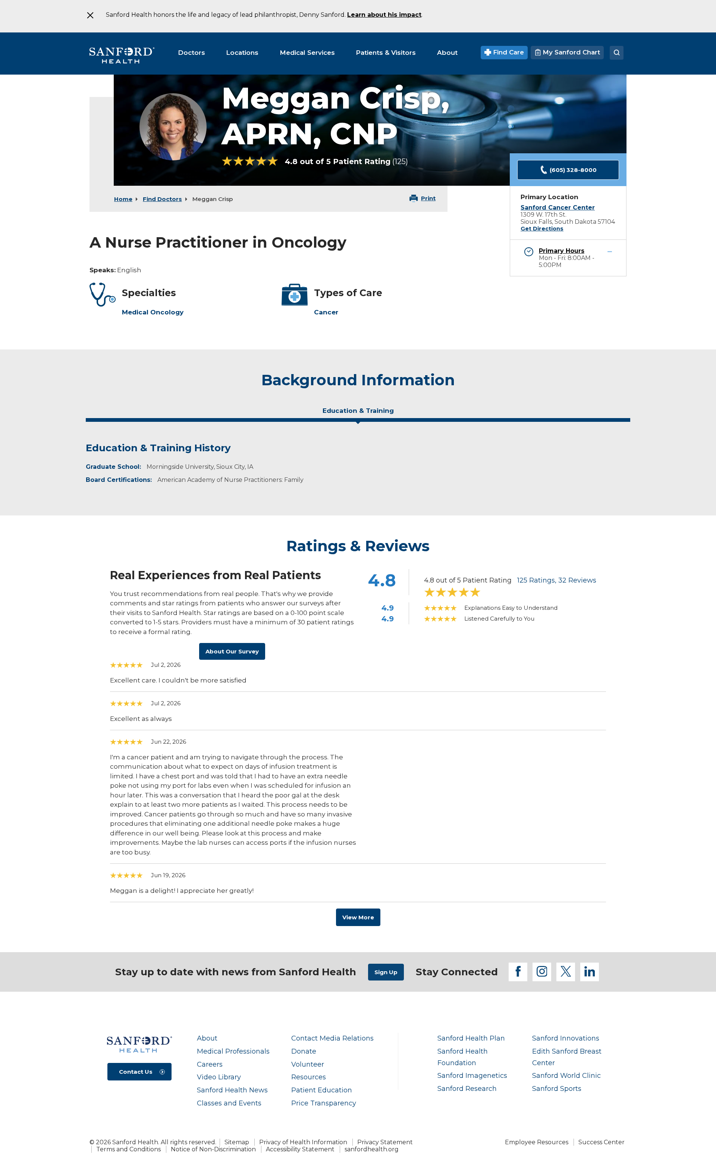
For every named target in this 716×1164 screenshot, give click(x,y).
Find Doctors (162, 199)
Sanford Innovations (565, 1038)
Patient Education (321, 1090)
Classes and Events (229, 1103)
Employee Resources (536, 1142)
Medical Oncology (152, 312)
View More (358, 917)
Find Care (507, 52)
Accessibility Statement (300, 1149)
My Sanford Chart (570, 52)
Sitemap (236, 1142)
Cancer (326, 312)
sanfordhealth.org (372, 1149)
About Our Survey (232, 651)
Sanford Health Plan (471, 1038)
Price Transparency (323, 1103)
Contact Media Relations (332, 1038)
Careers (210, 1064)
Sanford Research (467, 1088)
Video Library (219, 1077)
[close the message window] (90, 15)
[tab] (358, 413)
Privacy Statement (385, 1142)
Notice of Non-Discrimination (213, 1149)
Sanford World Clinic (566, 1075)
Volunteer (307, 1064)
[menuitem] (191, 52)
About (207, 1038)
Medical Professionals (233, 1051)
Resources (308, 1077)
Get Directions (542, 228)
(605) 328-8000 (573, 169)
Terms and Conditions (128, 1149)
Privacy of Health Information (303, 1142)
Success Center (601, 1142)
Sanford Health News (232, 1090)
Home (123, 199)
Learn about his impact (384, 14)
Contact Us (136, 1071)
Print (428, 198)
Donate (303, 1051)
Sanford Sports (556, 1088)
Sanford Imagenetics (472, 1075)
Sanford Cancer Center (558, 207)
